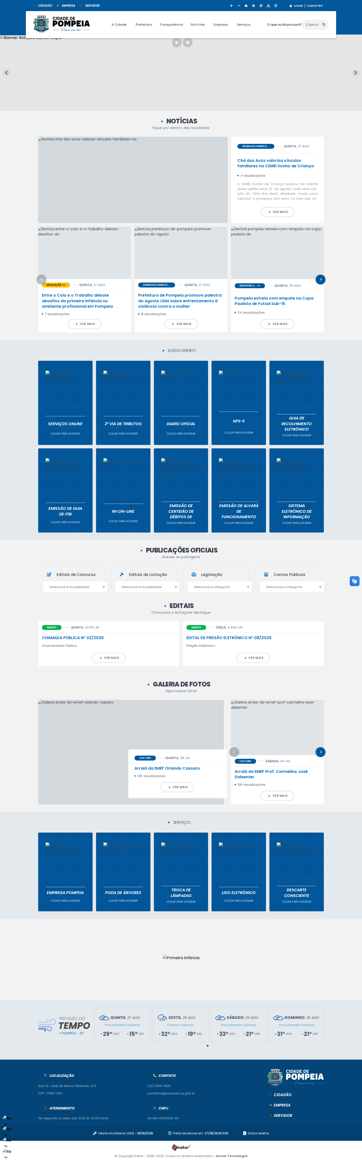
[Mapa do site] (268, 5)
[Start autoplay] (177, 42)
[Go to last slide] (6, 72)
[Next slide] (355, 72)
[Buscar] (324, 25)
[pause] (188, 42)
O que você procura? (284, 24)
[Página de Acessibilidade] (276, 5)
